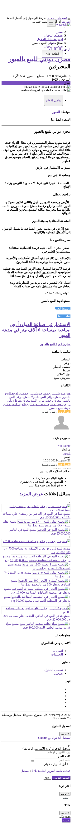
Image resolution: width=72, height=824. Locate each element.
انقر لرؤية (64, 411)
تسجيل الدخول (46, 39)
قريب (66, 820)
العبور (56, 111)
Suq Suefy (64, 445)
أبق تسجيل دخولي (55, 764)
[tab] (53, 100)
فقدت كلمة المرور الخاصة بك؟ (50, 770)
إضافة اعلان (52, 53)
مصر (65, 797)
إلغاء (47, 777)
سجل (51, 42)
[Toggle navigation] (51, 23)
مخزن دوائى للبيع (59, 393)
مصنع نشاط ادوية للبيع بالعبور (36, 404)
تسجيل (58, 673)
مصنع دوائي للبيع (37, 393)
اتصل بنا (58, 650)
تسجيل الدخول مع (54, 737)
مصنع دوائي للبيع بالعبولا (45, 397)
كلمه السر (64, 756)
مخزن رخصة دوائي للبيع (45, 400)
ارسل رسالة (49, 411)
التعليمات (57, 654)
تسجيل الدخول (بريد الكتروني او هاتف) (46, 748)
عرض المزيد (31, 493)
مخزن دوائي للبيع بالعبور (39, 59)
